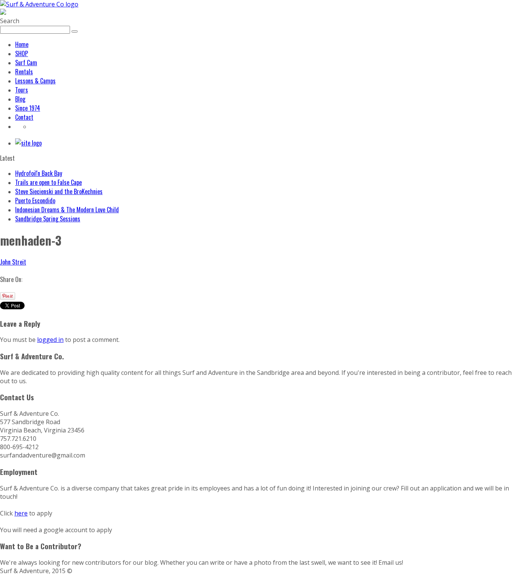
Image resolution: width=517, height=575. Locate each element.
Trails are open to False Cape (48, 182)
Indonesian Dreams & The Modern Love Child (67, 209)
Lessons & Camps (35, 80)
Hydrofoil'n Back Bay (38, 173)
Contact (24, 117)
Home (21, 44)
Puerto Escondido (35, 200)
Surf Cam (26, 62)
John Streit (13, 261)
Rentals (24, 71)
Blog (20, 98)
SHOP (21, 53)
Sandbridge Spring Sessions (47, 218)
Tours (21, 89)
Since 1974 (27, 108)
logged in (50, 339)
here (21, 513)
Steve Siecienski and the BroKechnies (59, 191)
